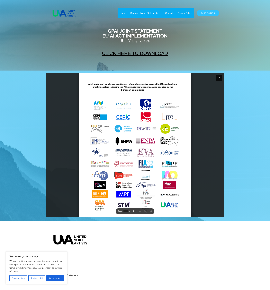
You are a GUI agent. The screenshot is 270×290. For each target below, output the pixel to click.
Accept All (55, 278)
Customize (18, 278)
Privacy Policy (184, 13)
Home (123, 13)
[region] (37, 268)
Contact (169, 13)
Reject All (37, 278)
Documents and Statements (144, 13)
